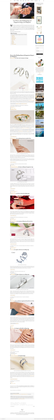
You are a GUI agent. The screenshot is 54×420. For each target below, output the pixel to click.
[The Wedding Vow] (10, 0)
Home (23, 0)
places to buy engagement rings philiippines (14, 403)
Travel (21, 0)
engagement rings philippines (17, 402)
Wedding (18, 0)
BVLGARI (13, 274)
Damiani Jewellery (14, 167)
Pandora (12, 328)
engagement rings (18, 103)
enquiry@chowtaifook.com (13, 247)
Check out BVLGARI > (12, 295)
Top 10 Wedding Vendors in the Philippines (26, 19)
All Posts (13, 19)
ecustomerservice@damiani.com (14, 191)
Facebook (12, 165)
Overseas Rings (17, 19)
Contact (11, 298)
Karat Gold (13, 58)
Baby (25, 0)
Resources (36, 0)
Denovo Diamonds (14, 355)
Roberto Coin (13, 193)
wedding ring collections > (24, 103)
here (12, 351)
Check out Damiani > (12, 188)
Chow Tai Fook (14, 221)
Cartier (12, 249)
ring (30, 126)
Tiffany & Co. (13, 138)
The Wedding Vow (12, 406)
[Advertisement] (22, 50)
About (15, 0)
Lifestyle (32, 0)
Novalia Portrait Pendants (31, 100)
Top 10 (20, 19)
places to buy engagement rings (23, 402)
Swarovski (13, 300)
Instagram (14, 165)
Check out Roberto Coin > (13, 215)
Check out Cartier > (12, 269)
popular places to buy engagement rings (22, 403)
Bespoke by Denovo (32, 375)
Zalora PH (17, 323)
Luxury (28, 0)
